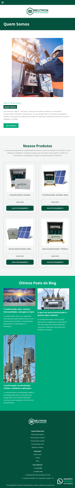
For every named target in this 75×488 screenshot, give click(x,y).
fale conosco (11, 126)
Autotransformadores (37, 434)
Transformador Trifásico (37, 438)
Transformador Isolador (37, 441)
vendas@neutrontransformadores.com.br (37, 475)
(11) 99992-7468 (37, 471)
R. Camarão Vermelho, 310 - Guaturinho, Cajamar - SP (38, 478)
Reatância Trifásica (37, 447)
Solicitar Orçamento (20, 208)
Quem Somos (37, 454)
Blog (37, 461)
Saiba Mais (20, 202)
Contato (37, 458)
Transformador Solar (37, 444)
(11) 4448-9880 (38, 468)
